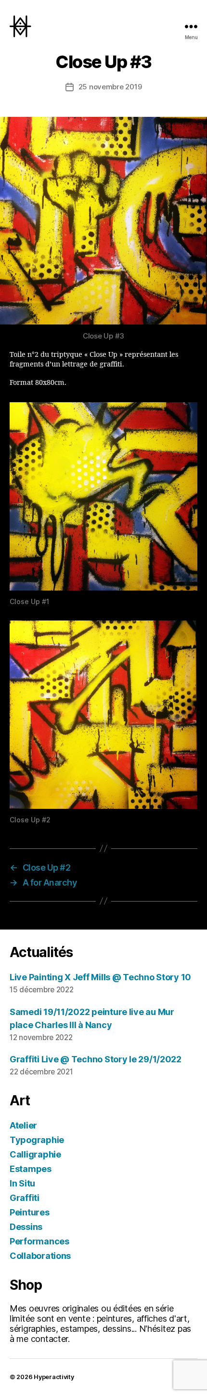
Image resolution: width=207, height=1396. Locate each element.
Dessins (26, 1227)
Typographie (37, 1140)
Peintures (30, 1212)
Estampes (31, 1169)
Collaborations (40, 1256)
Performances (39, 1241)
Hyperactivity (54, 1377)
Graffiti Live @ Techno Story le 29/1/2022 (95, 1059)
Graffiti (24, 1198)
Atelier (23, 1125)
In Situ (22, 1183)
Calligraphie (35, 1154)
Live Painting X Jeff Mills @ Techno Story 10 (100, 977)
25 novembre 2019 (110, 86)
